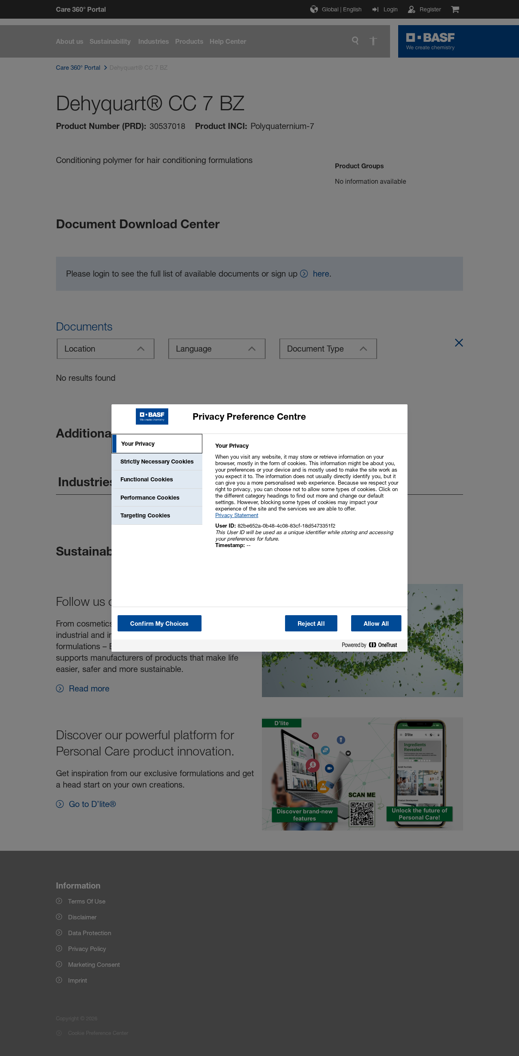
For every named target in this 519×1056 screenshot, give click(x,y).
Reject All (311, 623)
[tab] (157, 444)
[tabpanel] (308, 500)
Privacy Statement (236, 515)
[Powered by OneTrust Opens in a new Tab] (372, 647)
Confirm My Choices (159, 623)
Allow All (376, 623)
